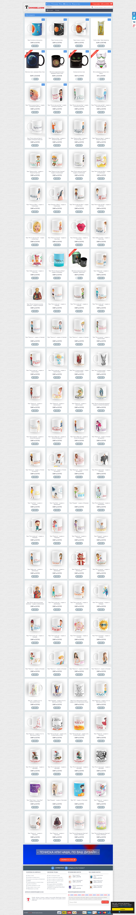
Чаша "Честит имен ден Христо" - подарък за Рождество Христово (35, 139)
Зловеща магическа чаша (79, 72)
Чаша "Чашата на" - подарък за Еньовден (34, 668)
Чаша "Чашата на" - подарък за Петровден (57, 536)
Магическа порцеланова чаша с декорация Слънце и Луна (57, 72)
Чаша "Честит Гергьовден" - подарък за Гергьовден (35, 767)
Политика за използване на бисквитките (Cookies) (35, 879)
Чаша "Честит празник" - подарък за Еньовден (101, 603)
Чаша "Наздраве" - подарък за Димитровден (101, 536)
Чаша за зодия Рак (76, 875)
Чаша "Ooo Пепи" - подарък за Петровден (35, 503)
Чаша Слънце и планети (79, 40)
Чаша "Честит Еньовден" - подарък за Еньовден (79, 636)
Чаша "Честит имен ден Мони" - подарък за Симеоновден (101, 172)
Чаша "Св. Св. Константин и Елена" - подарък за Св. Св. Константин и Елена (79, 701)
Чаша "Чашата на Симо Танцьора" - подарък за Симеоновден (57, 172)
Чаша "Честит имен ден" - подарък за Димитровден (57, 603)
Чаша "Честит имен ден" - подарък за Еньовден (35, 636)
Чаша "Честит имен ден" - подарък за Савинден (57, 304)
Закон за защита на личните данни (55, 880)
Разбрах (122, 909)
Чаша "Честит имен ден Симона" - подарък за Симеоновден (79, 172)
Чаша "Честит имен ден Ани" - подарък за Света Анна (35, 238)
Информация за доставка (32, 888)
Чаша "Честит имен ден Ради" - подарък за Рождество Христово (57, 105)
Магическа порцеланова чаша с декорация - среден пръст (79, 271)
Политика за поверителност (33, 877)
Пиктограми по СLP (52, 882)
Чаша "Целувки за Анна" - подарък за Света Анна (79, 238)
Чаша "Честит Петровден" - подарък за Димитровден (101, 503)
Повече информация (125, 906)
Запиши (106, 902)
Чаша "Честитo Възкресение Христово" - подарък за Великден (79, 834)
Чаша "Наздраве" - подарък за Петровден (79, 503)
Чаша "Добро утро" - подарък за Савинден (101, 271)
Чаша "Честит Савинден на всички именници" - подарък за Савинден (35, 304)
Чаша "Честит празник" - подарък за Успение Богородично (35, 437)
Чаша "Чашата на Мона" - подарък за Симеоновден (35, 205)
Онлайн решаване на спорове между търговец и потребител (34, 883)
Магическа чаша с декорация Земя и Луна (35, 72)
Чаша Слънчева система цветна (35, 40)
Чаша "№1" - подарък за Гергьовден (79, 800)
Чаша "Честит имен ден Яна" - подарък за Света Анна (101, 205)
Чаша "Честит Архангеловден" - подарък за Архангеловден (79, 371)
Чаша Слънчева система (57, 40)
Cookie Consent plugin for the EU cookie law (123, 912)
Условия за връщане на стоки (33, 885)
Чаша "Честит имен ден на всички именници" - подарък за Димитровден (35, 603)
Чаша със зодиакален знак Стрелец (78, 886)
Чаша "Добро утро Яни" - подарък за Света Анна (101, 238)
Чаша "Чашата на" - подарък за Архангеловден (35, 404)
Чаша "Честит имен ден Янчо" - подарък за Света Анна (79, 205)
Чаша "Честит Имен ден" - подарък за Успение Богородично (57, 437)
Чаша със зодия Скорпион (78, 880)
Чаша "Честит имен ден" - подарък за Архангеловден (35, 371)
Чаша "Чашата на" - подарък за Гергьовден (101, 734)
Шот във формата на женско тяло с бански (101, 72)
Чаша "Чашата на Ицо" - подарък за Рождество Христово (79, 139)
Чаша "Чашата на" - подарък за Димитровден (57, 570)
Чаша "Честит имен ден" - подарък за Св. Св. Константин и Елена (57, 734)
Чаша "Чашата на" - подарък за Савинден (35, 337)
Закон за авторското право (54, 875)
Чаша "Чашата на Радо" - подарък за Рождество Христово (57, 139)
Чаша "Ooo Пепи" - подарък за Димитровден (57, 503)
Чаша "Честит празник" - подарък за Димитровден (101, 570)
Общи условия (30, 875)
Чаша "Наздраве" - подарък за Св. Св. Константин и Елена (57, 701)
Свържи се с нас (67, 860)
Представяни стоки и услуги (33, 887)
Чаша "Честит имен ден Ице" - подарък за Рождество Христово (101, 105)
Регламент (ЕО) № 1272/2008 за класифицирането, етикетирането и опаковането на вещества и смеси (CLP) (56, 885)
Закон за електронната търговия (55, 877)
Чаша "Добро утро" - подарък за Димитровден (35, 570)
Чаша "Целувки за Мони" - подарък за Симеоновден (57, 205)
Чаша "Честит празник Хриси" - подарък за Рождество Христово (35, 105)
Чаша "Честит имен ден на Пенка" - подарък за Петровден (57, 271)
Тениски (30, 912)
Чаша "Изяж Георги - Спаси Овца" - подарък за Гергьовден (35, 800)
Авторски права (51, 888)
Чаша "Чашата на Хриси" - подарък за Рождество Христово (101, 139)
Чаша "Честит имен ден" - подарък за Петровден (35, 536)
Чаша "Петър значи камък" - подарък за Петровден (101, 470)
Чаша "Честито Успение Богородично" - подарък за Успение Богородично (101, 404)
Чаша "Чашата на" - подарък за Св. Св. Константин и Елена (101, 701)
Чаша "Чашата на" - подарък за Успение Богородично (101, 437)
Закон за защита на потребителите (55, 879)
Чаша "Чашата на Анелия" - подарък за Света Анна (57, 238)
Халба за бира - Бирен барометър (101, 40)
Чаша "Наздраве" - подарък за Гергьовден (57, 800)
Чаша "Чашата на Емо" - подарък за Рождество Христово (35, 172)
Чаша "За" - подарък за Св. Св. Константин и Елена (35, 701)
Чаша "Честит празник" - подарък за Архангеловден (101, 337)
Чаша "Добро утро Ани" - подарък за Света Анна (35, 271)
